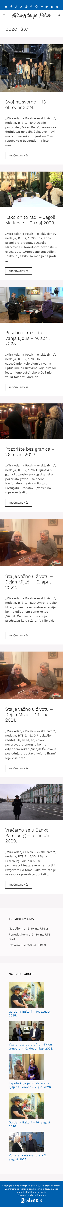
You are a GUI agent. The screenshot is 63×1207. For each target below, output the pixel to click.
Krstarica (41, 1195)
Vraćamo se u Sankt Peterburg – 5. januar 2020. (27, 835)
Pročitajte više (18, 155)
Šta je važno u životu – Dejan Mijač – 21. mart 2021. (29, 714)
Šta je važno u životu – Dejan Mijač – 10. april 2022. (29, 582)
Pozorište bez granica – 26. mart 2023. (29, 451)
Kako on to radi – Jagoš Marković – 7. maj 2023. (30, 219)
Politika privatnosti (35, 1192)
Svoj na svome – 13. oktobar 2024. (26, 104)
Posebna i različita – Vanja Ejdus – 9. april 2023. (27, 338)
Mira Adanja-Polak (31, 15)
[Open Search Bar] (59, 15)
